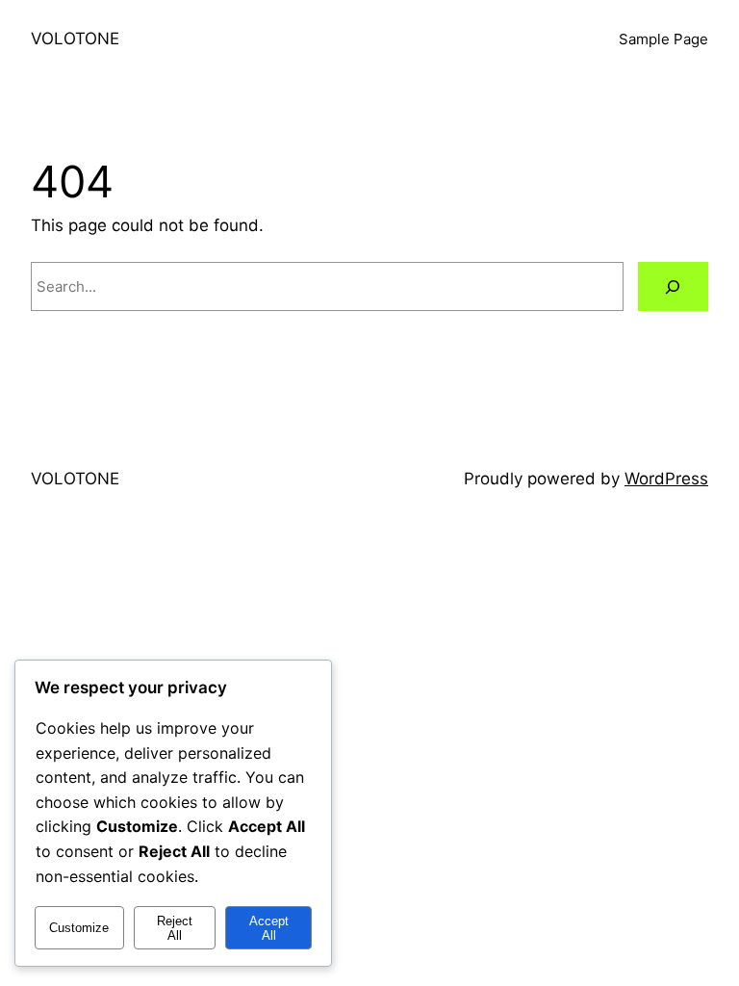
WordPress (666, 478)
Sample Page (663, 39)
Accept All (269, 928)
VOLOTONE (75, 38)
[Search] (673, 286)
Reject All (174, 928)
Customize (79, 928)
